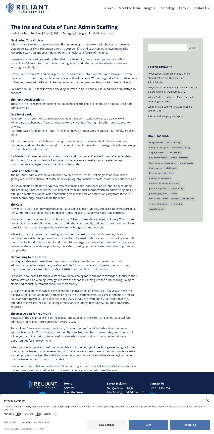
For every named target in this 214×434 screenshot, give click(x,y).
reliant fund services (158, 198)
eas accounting (174, 142)
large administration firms (161, 173)
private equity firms (158, 193)
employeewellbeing (181, 147)
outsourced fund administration (164, 183)
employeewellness (158, 152)
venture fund (188, 198)
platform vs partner (158, 188)
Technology (167, 8)
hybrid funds (171, 168)
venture (175, 198)
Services (109, 8)
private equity (177, 188)
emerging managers (158, 147)
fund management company (162, 162)
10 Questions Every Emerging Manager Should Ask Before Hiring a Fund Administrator (169, 78)
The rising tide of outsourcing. (90, 269)
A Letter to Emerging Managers (165, 116)
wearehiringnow (156, 208)
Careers (184, 8)
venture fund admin (158, 203)
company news (156, 142)
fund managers (186, 162)
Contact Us (201, 8)
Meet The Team (129, 8)
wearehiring (176, 203)
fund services (155, 168)
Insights (149, 8)
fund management (179, 157)
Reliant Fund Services (27, 33)
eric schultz (175, 152)
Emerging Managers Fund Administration (88, 33)
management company (160, 178)
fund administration (158, 157)
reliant (174, 193)
